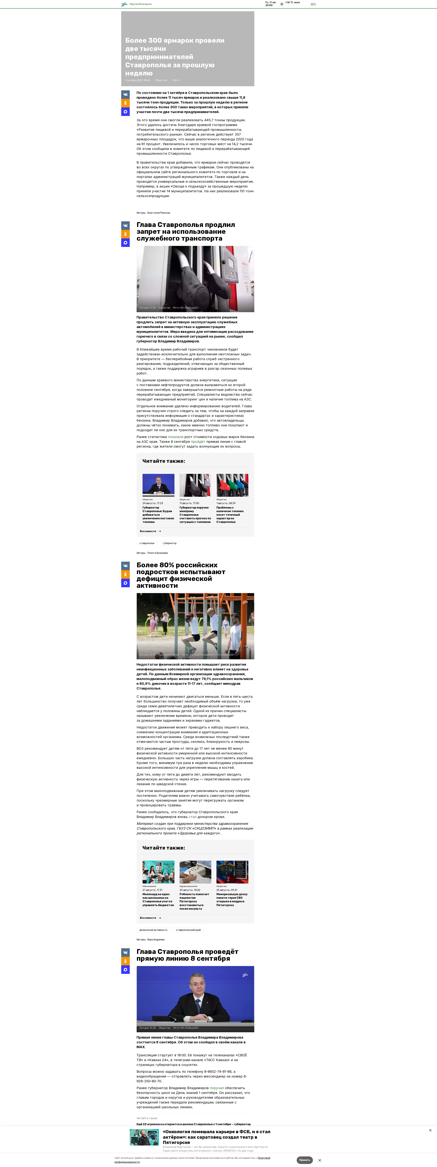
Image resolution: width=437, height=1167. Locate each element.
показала (175, 437)
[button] (144, 1137)
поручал (217, 1088)
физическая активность (153, 930)
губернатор (170, 543)
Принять (304, 1160)
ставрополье (146, 543)
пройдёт (198, 442)
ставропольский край (188, 930)
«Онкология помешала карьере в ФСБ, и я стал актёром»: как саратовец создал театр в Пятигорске (216, 1137)
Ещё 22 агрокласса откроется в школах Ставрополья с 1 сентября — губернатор (194, 1124)
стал (192, 817)
